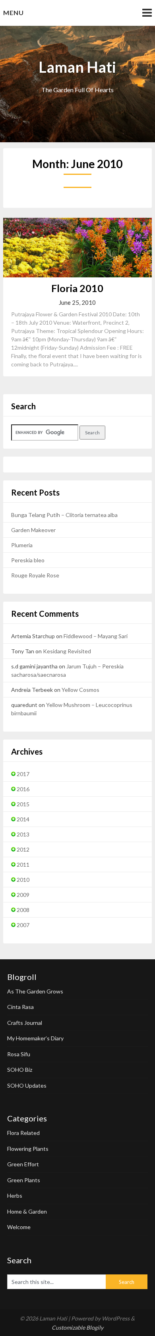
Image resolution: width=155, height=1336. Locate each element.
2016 (23, 789)
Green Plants (23, 1180)
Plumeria (22, 545)
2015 (23, 804)
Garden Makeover (33, 530)
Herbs (14, 1195)
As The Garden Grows (35, 991)
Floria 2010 (77, 288)
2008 (23, 909)
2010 (23, 879)
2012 (23, 849)
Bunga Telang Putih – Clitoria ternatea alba (64, 514)
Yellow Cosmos (80, 689)
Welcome (19, 1227)
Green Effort (23, 1164)
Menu (13, 12)
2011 (23, 864)
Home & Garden (27, 1211)
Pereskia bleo (28, 560)
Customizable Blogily (77, 1327)
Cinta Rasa (20, 1006)
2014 (23, 819)
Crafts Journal (24, 1022)
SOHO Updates (26, 1085)
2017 (23, 774)
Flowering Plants (27, 1148)
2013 (23, 834)
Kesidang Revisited (67, 651)
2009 (23, 894)
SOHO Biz (19, 1069)
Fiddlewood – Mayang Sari (96, 636)
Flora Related (23, 1132)
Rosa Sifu (18, 1054)
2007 (23, 925)
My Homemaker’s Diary (35, 1038)
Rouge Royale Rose (35, 575)
